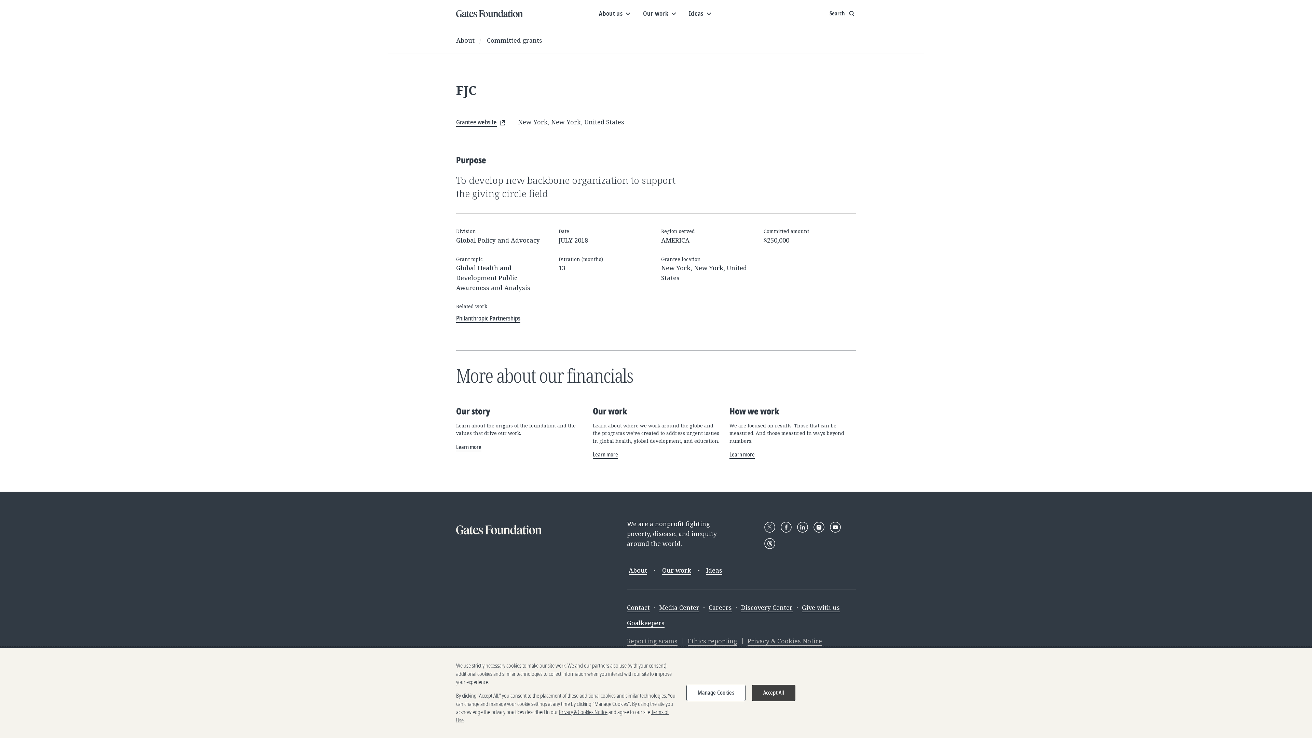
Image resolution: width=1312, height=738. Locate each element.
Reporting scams (652, 641)
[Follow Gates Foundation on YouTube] (835, 527)
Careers (720, 607)
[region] (656, 693)
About (465, 40)
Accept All (773, 692)
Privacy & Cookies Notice (785, 641)
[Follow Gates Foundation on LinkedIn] (802, 527)
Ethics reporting (712, 641)
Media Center (679, 607)
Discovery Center (767, 607)
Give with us (821, 607)
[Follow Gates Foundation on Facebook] (786, 527)
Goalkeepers (646, 623)
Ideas (714, 570)
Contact (638, 607)
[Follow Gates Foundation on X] (770, 527)
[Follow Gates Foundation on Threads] (770, 543)
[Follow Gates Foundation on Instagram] (819, 527)
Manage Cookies (716, 692)
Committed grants (514, 40)
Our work (676, 570)
